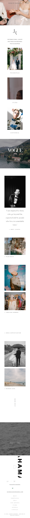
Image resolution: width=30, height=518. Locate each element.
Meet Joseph (15, 229)
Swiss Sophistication (13, 332)
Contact (15, 509)
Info (15, 500)
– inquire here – (15, 442)
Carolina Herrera (12, 312)
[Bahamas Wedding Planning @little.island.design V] (15, 467)
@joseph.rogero (15, 484)
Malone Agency (15, 515)
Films (15, 505)
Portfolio (15, 498)
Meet (15, 496)
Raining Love (10, 388)
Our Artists (15, 502)
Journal (15, 507)
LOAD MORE (15, 402)
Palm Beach (10, 256)
